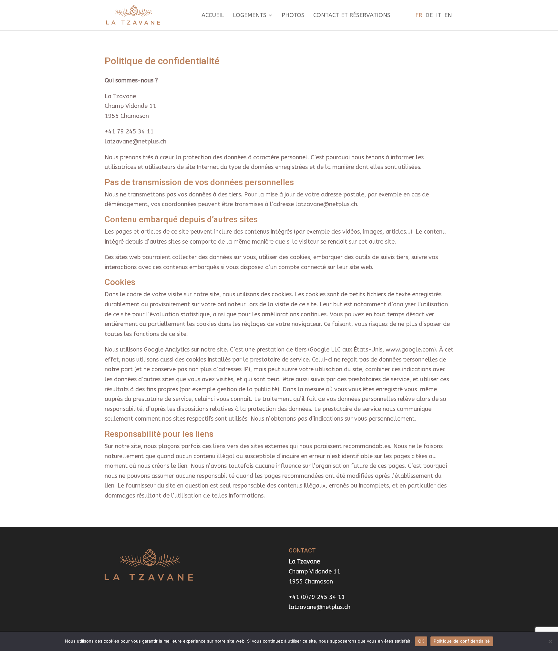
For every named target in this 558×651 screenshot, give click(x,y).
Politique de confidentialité (462, 641)
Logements (249, 16)
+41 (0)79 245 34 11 (317, 597)
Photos (293, 16)
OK (421, 641)
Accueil (213, 16)
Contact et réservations (351, 16)
